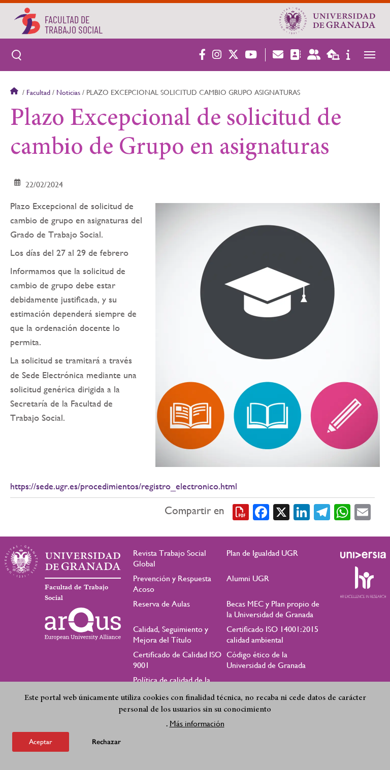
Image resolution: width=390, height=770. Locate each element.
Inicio (15, 92)
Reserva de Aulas (161, 604)
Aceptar (40, 742)
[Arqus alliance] (83, 624)
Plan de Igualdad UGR (262, 553)
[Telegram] (322, 511)
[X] (281, 511)
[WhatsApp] (342, 511)
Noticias (68, 92)
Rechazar (106, 742)
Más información (197, 723)
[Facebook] (261, 511)
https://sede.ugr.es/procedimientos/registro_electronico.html (123, 486)
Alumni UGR (247, 578)
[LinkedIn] (302, 511)
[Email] (362, 511)
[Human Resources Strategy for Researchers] (363, 582)
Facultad (38, 92)
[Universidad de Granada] (327, 21)
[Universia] (363, 555)
